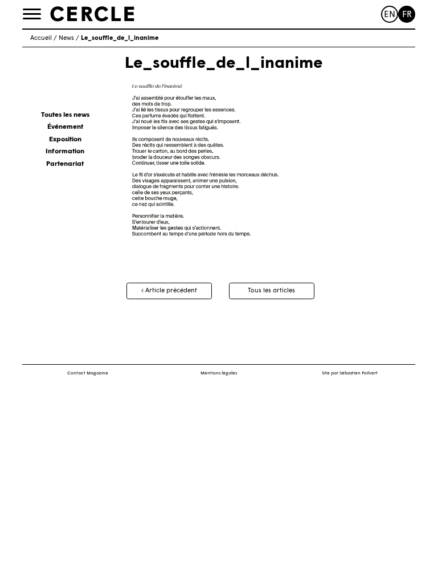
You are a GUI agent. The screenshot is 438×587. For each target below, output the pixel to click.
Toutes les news (65, 115)
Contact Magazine (87, 373)
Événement (65, 127)
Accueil (41, 38)
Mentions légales (218, 373)
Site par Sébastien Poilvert (350, 373)
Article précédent (170, 291)
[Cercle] (92, 13)
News (66, 38)
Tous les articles (271, 291)
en (389, 15)
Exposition (65, 139)
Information (65, 151)
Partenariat (65, 164)
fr (407, 15)
